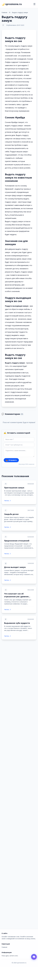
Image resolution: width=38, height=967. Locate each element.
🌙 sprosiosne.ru (12, 4)
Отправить (11, 460)
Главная (4, 12)
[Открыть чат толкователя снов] (34, 957)
